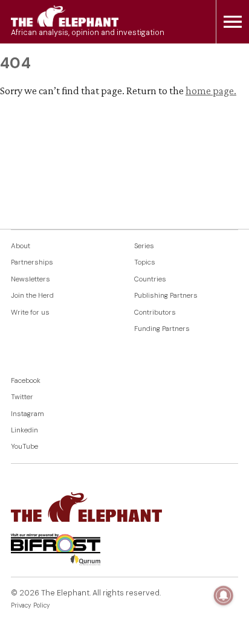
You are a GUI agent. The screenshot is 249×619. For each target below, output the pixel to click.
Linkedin (24, 430)
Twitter (22, 397)
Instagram (27, 414)
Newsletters (30, 279)
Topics (144, 262)
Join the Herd (32, 295)
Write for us (30, 312)
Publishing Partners (166, 295)
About (20, 246)
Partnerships (32, 262)
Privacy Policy (30, 605)
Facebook (25, 380)
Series (144, 246)
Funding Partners (162, 328)
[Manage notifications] (223, 595)
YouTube (24, 446)
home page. (211, 91)
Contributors (155, 312)
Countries (150, 279)
